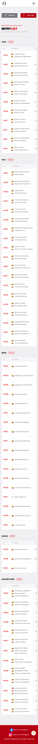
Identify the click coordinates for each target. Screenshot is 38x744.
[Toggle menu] (33, 3)
